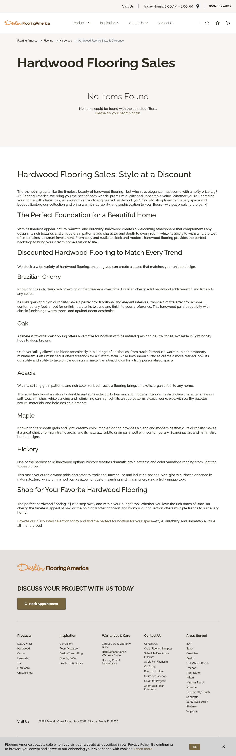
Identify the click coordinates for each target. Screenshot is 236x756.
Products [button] (79, 23)
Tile (19, 663)
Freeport (191, 667)
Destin (190, 658)
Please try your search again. (118, 113)
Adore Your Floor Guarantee (154, 687)
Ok (195, 746)
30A (188, 643)
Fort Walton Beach (197, 663)
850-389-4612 (220, 6)
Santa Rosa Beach (197, 701)
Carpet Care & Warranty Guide (116, 645)
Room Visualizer (69, 648)
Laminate (22, 658)
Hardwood (66, 40)
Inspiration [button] (107, 23)
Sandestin (192, 696)
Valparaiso (192, 711)
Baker (189, 648)
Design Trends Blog (71, 653)
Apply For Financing (156, 661)
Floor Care (23, 667)
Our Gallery (66, 643)
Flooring (48, 40)
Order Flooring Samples (158, 648)
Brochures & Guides (71, 663)
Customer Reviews (155, 676)
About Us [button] (136, 23)
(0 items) (228, 23)
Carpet (21, 653)
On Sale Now (25, 672)
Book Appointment (43, 604)
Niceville (191, 687)
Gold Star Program (155, 681)
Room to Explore (154, 671)
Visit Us (128, 6)
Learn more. (143, 749)
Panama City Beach (198, 692)
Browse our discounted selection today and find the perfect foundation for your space (85, 521)
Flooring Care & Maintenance (111, 662)
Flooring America (27, 40)
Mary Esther (193, 672)
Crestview (192, 653)
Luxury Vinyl (24, 643)
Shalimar (191, 706)
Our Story (149, 666)
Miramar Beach (195, 682)
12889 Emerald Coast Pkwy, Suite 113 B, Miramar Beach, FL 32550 (78, 721)
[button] (207, 23)
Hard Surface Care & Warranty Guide (114, 653)
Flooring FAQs (68, 658)
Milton (190, 677)
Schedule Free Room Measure (156, 655)
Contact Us (165, 23)
